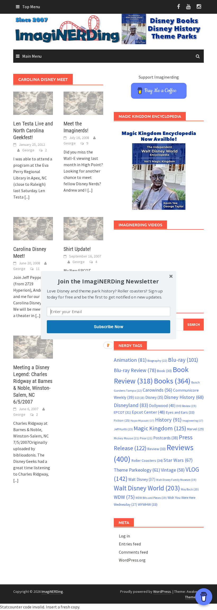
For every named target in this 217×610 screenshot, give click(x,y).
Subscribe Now (108, 326)
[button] (108, 281)
